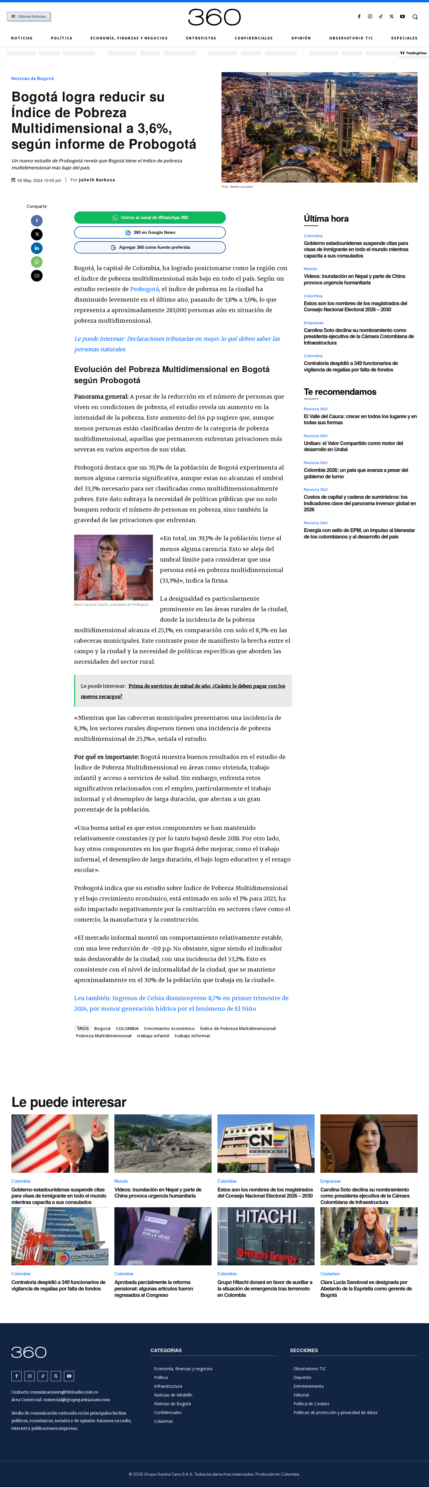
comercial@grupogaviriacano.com (76, 1399)
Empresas (314, 322)
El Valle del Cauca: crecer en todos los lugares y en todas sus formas (360, 419)
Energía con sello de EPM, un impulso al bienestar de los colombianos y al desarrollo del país (359, 533)
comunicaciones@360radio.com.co (64, 1392)
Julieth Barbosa (97, 180)
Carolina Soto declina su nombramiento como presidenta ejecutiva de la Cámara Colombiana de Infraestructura (359, 336)
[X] (392, 17)
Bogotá (102, 1028)
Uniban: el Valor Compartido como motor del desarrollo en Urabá (353, 446)
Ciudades (330, 1274)
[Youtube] (403, 17)
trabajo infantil (153, 1035)
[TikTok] (381, 17)
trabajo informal (192, 1035)
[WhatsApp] (37, 262)
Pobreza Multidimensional (104, 1035)
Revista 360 (316, 408)
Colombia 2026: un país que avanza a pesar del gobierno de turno (356, 473)
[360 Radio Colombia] (214, 17)
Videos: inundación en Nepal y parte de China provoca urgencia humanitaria (354, 279)
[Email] (37, 276)
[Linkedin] (37, 248)
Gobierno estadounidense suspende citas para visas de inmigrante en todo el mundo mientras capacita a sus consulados (356, 249)
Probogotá (144, 289)
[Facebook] (359, 17)
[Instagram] (370, 17)
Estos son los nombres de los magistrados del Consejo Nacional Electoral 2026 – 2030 (355, 306)
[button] (415, 17)
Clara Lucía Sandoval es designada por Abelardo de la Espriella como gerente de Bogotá (366, 1288)
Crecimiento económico (169, 1028)
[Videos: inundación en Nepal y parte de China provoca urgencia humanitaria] (163, 1143)
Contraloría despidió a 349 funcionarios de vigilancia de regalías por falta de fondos (351, 366)
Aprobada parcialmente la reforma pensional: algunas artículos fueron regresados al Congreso (153, 1288)
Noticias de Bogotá (32, 79)
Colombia (313, 235)
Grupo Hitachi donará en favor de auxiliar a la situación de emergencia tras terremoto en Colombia (264, 1288)
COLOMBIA (127, 1028)
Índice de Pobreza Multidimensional (238, 1028)
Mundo (310, 268)
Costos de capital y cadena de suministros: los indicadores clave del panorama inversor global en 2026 (360, 503)
